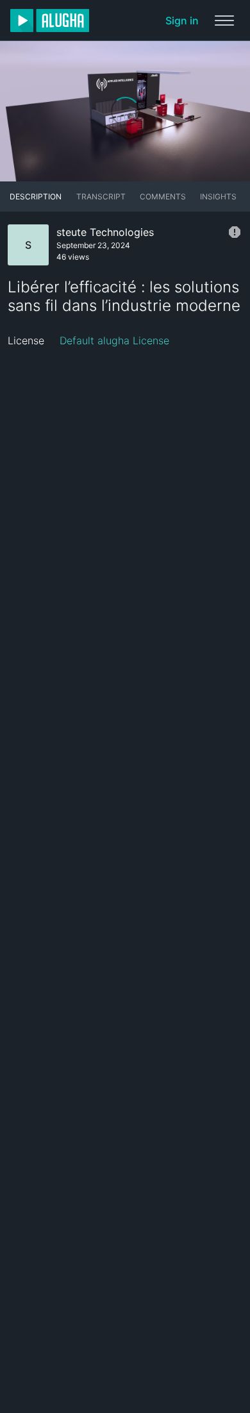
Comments (163, 196)
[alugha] (49, 20)
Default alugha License (114, 340)
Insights (218, 196)
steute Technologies (105, 232)
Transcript (101, 196)
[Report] (234, 232)
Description (36, 196)
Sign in (182, 20)
